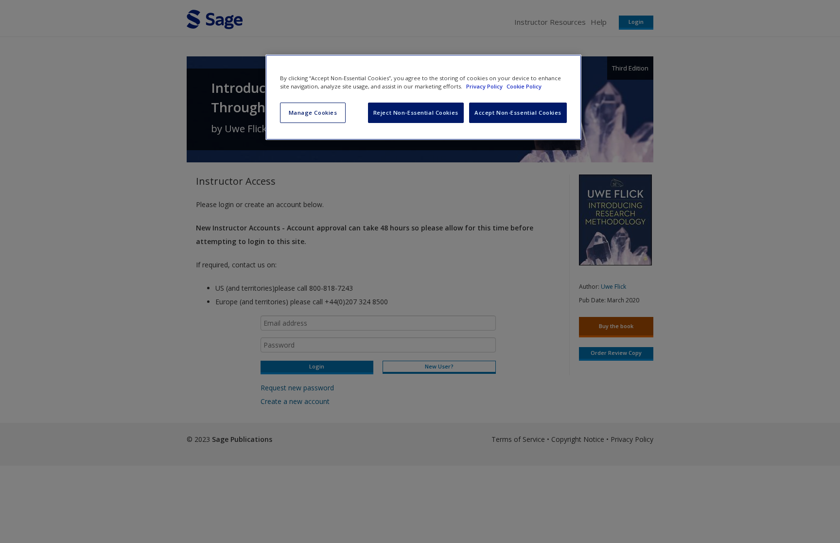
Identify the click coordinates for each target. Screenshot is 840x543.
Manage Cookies (313, 112)
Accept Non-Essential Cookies (517, 112)
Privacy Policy (485, 86)
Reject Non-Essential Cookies (415, 112)
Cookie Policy (524, 86)
